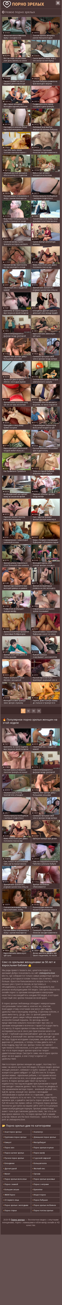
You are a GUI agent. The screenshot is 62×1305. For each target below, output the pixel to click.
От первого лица (11, 1200)
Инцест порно (39, 1195)
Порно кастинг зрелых (14, 1153)
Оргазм (36, 1174)
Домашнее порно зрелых (44, 1137)
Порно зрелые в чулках (43, 1147)
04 (39, 711)
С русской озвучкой (42, 1158)
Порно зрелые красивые (44, 1179)
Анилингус (38, 1132)
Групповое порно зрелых (15, 1137)
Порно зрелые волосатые (15, 1179)
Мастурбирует (39, 1142)
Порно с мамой (11, 1184)
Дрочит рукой (10, 1168)
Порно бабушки (40, 1200)
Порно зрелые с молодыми (16, 1205)
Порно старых (10, 1210)
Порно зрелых (18, 1219)
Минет (7, 1174)
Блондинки (9, 1163)
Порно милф (39, 1153)
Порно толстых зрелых (43, 1210)
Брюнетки (37, 1189)
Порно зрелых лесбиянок (44, 1205)
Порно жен (9, 1147)
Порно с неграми (41, 1184)
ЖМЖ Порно (9, 1195)
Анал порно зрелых (13, 1132)
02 (28, 711)
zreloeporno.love (47, 973)
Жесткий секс (39, 1168)
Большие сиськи (11, 1189)
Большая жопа (40, 1163)
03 (34, 711)
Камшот (7, 1142)
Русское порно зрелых (14, 1158)
